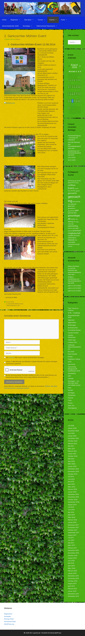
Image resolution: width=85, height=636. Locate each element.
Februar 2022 (72, 443)
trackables (71, 242)
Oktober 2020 (72, 456)
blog (69, 182)
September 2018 (73, 502)
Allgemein (14, 20)
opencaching (73, 226)
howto (73, 219)
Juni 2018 (71, 510)
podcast (70, 230)
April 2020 (71, 461)
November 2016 (73, 553)
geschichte (71, 211)
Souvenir (76, 235)
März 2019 (71, 487)
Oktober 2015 (72, 581)
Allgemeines (72, 322)
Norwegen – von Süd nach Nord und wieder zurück (74, 383)
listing (70, 222)
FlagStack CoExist (74, 359)
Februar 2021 (72, 451)
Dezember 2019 (73, 469)
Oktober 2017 (72, 530)
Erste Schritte (72, 354)
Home (4, 20)
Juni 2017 (71, 540)
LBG (76, 219)
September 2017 (73, 532)
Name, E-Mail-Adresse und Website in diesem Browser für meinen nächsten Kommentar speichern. (31, 362)
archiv (79, 180)
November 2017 (73, 527)
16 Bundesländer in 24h (13, 305)
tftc (76, 240)
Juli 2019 (71, 476)
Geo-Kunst (71, 364)
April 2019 (71, 484)
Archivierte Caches (74, 330)
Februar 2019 (72, 489)
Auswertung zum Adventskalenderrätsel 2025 (74, 153)
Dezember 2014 (73, 594)
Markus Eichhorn (73, 266)
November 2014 (73, 596)
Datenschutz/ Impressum (46, 26)
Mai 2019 (71, 481)
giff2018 (70, 213)
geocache (72, 193)
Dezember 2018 (73, 494)
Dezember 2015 (73, 576)
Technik (70, 398)
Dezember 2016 (73, 550)
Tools (63, 20)
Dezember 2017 (73, 525)
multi (69, 224)
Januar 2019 (72, 492)
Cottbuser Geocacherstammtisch (74, 347)
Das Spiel (27, 20)
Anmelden (7, 616)
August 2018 (72, 504)
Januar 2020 (72, 466)
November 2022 (73, 438)
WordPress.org (9, 624)
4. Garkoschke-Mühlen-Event (14, 303)
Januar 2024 (72, 436)
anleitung (71, 180)
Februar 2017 (72, 548)
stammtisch (72, 238)
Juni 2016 (71, 560)
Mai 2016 (71, 563)
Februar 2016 (72, 571)
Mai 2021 (71, 446)
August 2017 (72, 535)
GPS (75, 213)
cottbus (71, 185)
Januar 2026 (72, 428)
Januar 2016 (72, 573)
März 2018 (71, 517)
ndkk (72, 224)
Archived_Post (73, 328)
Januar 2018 (72, 522)
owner (70, 228)
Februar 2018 (72, 520)
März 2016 (71, 568)
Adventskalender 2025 (10, 26)
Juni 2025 (71, 433)
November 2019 (73, 471)
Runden (70, 390)
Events (51, 20)
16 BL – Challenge (74, 313)
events (76, 188)
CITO (73, 182)
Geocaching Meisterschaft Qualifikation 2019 (74, 369)
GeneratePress (55, 633)
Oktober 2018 (72, 499)
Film (69, 191)
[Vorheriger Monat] (69, 66)
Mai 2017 (71, 543)
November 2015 (73, 578)
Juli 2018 (71, 507)
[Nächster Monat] (80, 66)
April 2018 (71, 515)
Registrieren (8, 614)
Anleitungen (72, 325)
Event (71, 188)
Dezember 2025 (73, 431)
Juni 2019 (71, 479)
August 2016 (72, 558)
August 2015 (72, 583)
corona (77, 182)
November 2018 (73, 497)
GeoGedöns (72, 373)
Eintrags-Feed (9, 619)
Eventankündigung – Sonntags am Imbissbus (74, 137)
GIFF (77, 210)
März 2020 (71, 464)
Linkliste (70, 378)
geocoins (71, 206)
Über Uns (71, 405)
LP (74, 221)
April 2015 (71, 586)
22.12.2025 (77, 291)
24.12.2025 (71, 157)
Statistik (71, 240)
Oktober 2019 (72, 474)
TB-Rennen (71, 395)
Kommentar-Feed (10, 621)
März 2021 (71, 448)
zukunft (70, 246)
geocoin (73, 204)
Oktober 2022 (72, 441)
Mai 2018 (71, 512)
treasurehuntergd (73, 244)
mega (77, 221)
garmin (78, 191)
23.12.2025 (71, 160)
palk (73, 228)
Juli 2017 (71, 537)
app (75, 180)
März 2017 (71, 545)
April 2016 (71, 566)
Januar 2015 (72, 591)
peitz (77, 228)
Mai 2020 (71, 459)
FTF (74, 191)
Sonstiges (26, 26)
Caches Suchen (73, 333)
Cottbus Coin (72, 342)
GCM (69, 362)
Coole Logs (71, 340)
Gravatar (12, 357)
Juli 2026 (71, 425)
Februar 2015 (72, 588)
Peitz (12, 302)
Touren (40, 20)
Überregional (72, 408)
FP (71, 191)
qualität (70, 235)
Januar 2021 (72, 454)
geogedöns (71, 208)
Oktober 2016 (72, 555)
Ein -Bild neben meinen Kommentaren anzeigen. (25, 357)
